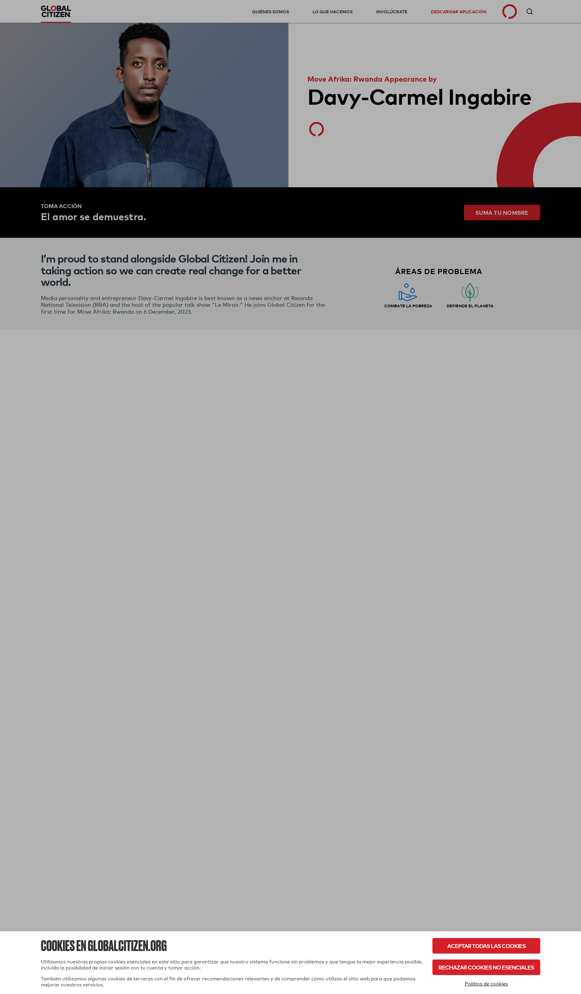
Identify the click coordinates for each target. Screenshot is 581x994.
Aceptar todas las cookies (486, 946)
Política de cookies (486, 984)
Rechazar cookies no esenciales (486, 967)
